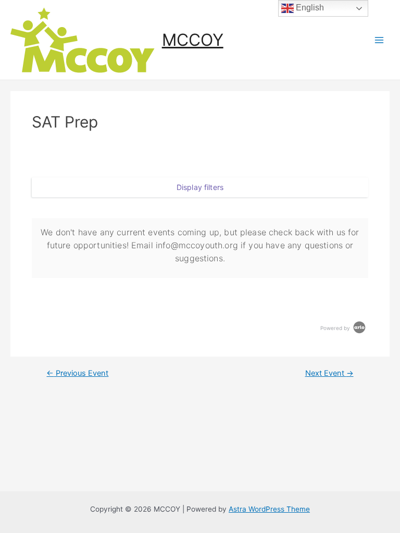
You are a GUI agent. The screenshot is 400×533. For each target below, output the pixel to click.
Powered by (336, 328)
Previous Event (77, 373)
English (309, 7)
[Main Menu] (379, 39)
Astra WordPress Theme (269, 509)
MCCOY (192, 40)
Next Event (329, 373)
